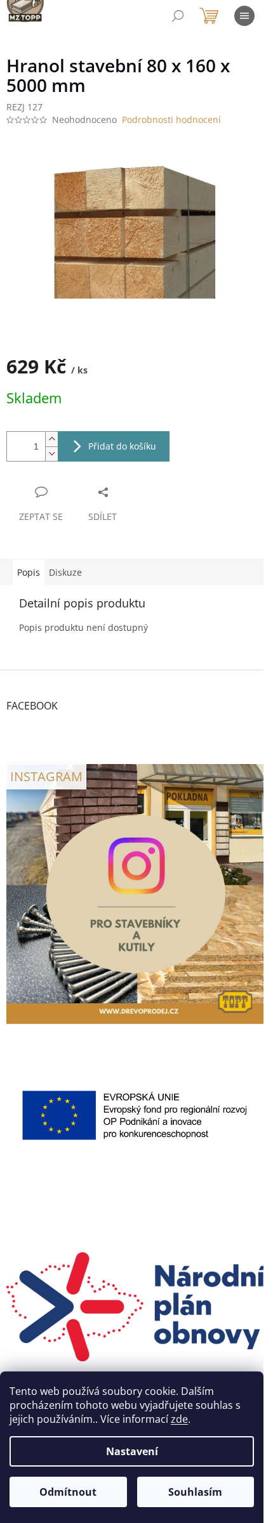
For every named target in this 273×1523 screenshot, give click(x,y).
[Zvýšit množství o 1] (51, 439)
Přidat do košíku (122, 446)
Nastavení (132, 1451)
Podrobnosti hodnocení (171, 119)
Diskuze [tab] (65, 572)
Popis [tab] (28, 572)
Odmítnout (68, 1492)
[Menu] (244, 16)
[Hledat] (177, 16)
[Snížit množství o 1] (51, 453)
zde (179, 1419)
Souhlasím (195, 1492)
